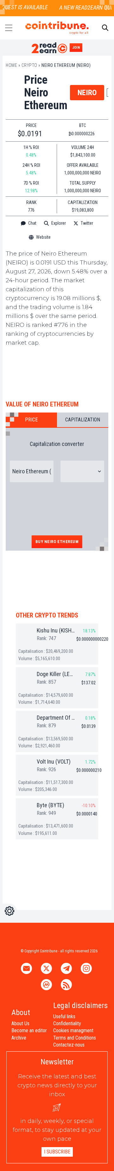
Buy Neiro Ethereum (57, 541)
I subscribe (57, 1152)
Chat (32, 223)
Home (11, 65)
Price (31, 420)
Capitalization (82, 420)
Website (43, 237)
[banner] (57, 371)
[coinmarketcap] (71, 237)
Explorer (58, 223)
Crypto (29, 65)
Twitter (87, 223)
